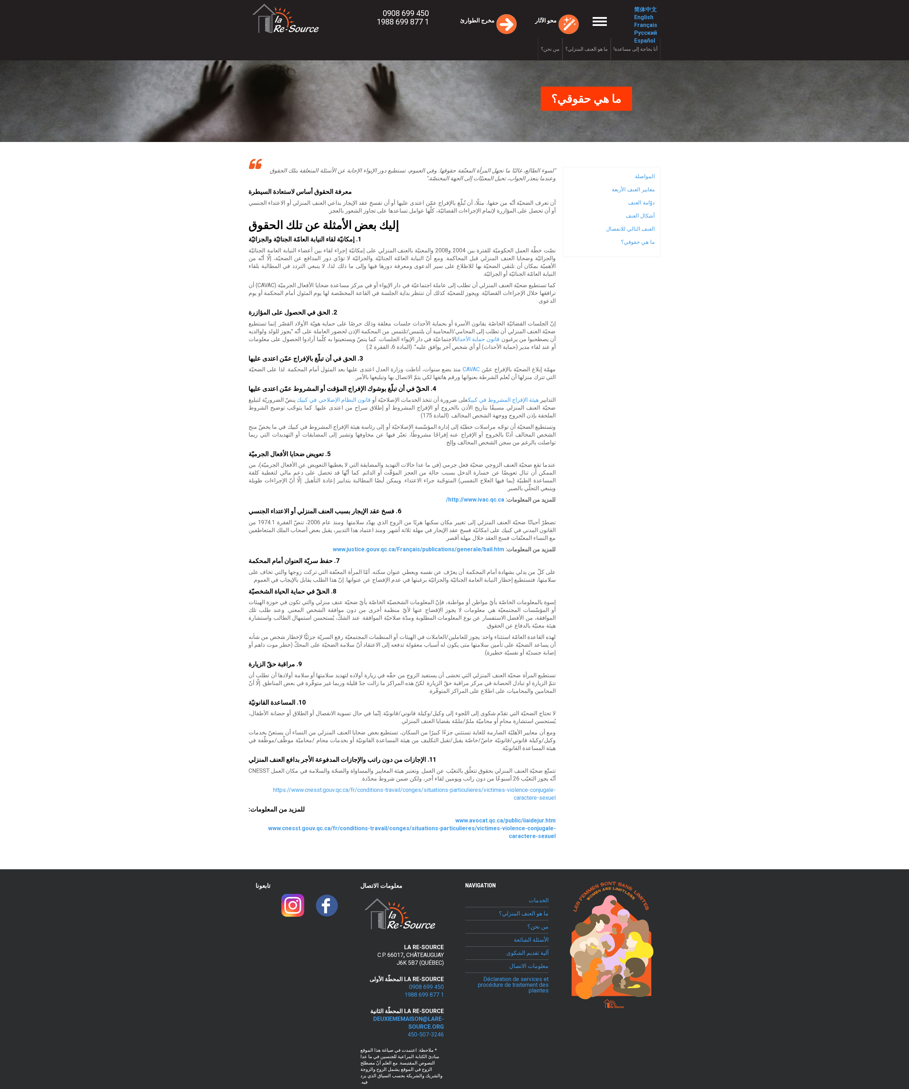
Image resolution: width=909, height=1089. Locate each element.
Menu (586, 14)
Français (645, 25)
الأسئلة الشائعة (531, 940)
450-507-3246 (426, 1034)
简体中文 (645, 9)
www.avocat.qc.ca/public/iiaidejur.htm (505, 820)
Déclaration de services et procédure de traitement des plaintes (513, 985)
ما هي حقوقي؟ (638, 242)
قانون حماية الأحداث (478, 339)
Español (644, 40)
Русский (645, 32)
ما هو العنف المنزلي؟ (586, 49)
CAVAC (471, 369)
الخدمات (539, 900)
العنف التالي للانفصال (630, 229)
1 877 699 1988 (403, 21)
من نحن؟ (550, 49)
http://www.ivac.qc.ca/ (475, 499)
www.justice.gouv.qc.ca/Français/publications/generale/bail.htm (418, 549)
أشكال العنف (640, 216)
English (643, 17)
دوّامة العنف (641, 202)
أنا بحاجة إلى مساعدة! (636, 49)
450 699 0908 (406, 13)
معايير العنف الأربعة (633, 189)
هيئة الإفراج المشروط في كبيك (503, 399)
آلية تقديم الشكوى (527, 953)
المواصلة (645, 176)
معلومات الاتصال (529, 966)
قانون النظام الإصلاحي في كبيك (333, 399)
